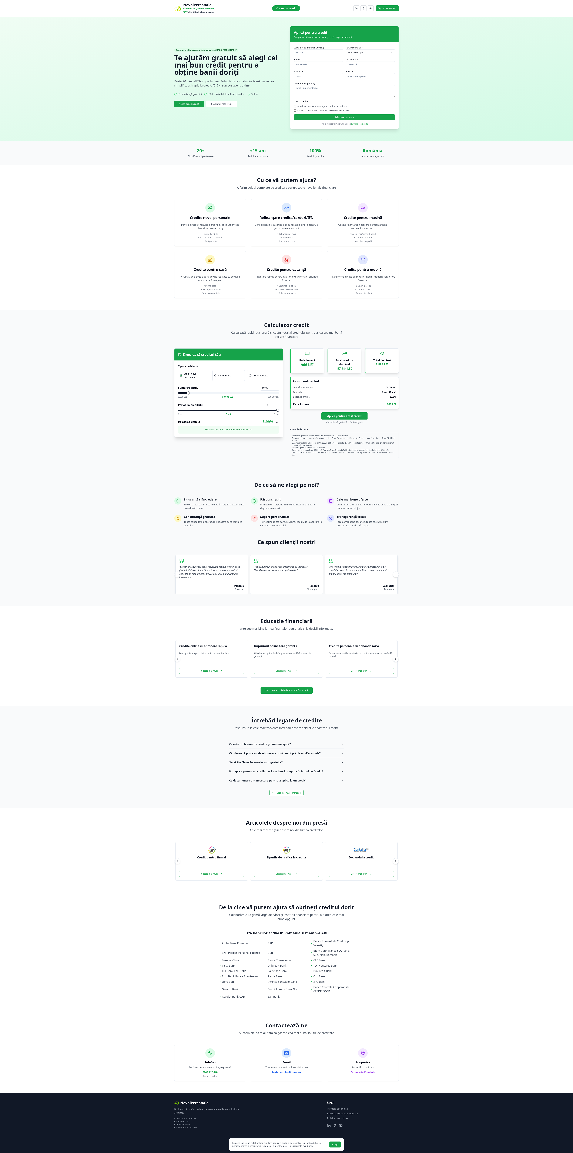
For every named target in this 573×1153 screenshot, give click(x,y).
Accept (335, 1144)
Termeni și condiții (337, 1108)
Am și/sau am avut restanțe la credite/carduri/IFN (322, 106)
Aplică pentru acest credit (344, 416)
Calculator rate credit (221, 103)
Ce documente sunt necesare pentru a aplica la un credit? (268, 780)
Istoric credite (301, 101)
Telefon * (298, 71)
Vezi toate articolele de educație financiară (286, 690)
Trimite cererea (344, 117)
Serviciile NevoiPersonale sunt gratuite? (256, 762)
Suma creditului (188, 387)
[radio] (181, 375)
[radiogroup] (228, 375)
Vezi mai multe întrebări (289, 792)
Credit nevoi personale (190, 375)
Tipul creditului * (354, 47)
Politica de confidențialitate (342, 1113)
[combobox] (370, 52)
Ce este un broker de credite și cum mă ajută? (260, 744)
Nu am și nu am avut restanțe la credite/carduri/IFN (323, 110)
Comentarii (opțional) (304, 83)
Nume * (298, 59)
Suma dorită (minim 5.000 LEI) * (310, 47)
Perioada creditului (190, 405)
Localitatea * (352, 59)
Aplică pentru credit (189, 103)
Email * (349, 71)
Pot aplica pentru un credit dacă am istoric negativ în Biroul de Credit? (276, 771)
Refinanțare (224, 375)
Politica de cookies (337, 1118)
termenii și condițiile (359, 124)
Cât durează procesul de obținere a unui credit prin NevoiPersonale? (275, 753)
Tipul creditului (188, 366)
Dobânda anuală (189, 421)
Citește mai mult (209, 670)
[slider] (188, 392)
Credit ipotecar (261, 375)
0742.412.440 (389, 8)
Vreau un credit (286, 8)
